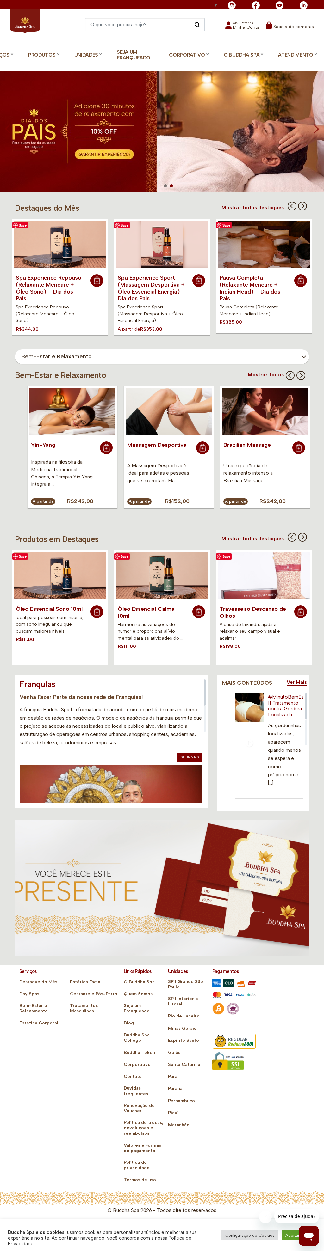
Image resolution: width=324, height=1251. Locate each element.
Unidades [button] (86, 55)
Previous (292, 206)
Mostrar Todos (266, 375)
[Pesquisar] (197, 24)
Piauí (173, 1112)
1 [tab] (165, 185)
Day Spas (29, 994)
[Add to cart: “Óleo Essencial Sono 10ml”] (96, 611)
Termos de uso (140, 1179)
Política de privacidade (137, 1165)
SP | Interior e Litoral (183, 1001)
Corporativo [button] (187, 55)
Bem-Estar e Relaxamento (33, 1008)
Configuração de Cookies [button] (250, 1235)
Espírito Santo (183, 1040)
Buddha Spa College (137, 1037)
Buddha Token (139, 1052)
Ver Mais (297, 682)
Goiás (174, 1052)
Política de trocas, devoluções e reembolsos (143, 1128)
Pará (173, 1076)
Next (302, 206)
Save (23, 225)
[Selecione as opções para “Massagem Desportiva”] (202, 447)
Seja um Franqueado (133, 55)
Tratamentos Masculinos (84, 1008)
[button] (242, 27)
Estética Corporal (38, 1023)
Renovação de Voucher (139, 1108)
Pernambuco (181, 1100)
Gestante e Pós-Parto (93, 994)
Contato (133, 1076)
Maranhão (179, 1124)
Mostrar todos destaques (252, 207)
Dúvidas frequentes (136, 1090)
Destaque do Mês (38, 982)
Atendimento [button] (295, 55)
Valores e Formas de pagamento (142, 1148)
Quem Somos (138, 994)
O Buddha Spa (139, 982)
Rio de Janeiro (184, 1016)
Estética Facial (86, 982)
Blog (129, 1023)
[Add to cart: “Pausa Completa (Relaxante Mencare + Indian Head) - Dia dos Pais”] (300, 280)
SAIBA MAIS (190, 757)
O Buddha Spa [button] (241, 55)
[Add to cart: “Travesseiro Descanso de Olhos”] (300, 611)
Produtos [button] (42, 55)
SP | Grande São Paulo (185, 984)
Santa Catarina (184, 1064)
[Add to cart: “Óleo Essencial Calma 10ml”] (198, 611)
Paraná (175, 1088)
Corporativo (137, 1064)
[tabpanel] (162, 133)
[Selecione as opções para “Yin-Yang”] (106, 447)
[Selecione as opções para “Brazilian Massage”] (298, 447)
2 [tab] (171, 185)
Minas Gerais (182, 1028)
